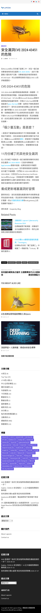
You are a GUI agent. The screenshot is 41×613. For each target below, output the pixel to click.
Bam (20, 610)
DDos (15, 445)
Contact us (5, 537)
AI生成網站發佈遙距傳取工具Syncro (16, 314)
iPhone (5, 453)
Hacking (22, 450)
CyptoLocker (6, 445)
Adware (5, 437)
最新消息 (4, 407)
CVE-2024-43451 (24, 72)
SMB (31, 461)
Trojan (22, 463)
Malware (21, 453)
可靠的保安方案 (17, 200)
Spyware (13, 463)
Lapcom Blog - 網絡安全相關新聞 (24, 608)
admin (6, 58)
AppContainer (6, 165)
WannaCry (18, 466)
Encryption (32, 445)
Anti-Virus (28, 437)
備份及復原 (5, 387)
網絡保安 (3, 46)
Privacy (5, 458)
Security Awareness (8, 461)
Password (30, 453)
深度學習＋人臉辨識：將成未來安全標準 (18, 347)
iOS (30, 450)
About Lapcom (6, 534)
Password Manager (8, 455)
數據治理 (4, 400)
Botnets (30, 440)
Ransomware (15, 458)
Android (19, 437)
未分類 (3, 410)
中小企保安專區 (7, 384)
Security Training (21, 461)
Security (33, 458)
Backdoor (12, 440)
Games (28, 448)
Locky (13, 453)
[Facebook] (32, 1)
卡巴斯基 (4, 394)
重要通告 (4, 424)
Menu (6, 14)
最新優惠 (4, 404)
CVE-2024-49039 (14, 162)
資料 (21, 139)
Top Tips (4, 377)
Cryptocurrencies (23, 442)
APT (4, 440)
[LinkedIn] (36, 1)
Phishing (27, 455)
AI (12, 437)
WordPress (12, 610)
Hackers (13, 450)
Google (5, 450)
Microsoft (11, 262)
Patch (18, 262)
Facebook (19, 448)
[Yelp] (39, 1)
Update (24, 262)
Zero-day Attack (7, 469)
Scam (25, 458)
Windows (27, 466)
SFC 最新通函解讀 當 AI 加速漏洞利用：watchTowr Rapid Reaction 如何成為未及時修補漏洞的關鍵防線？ (20, 505)
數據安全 (4, 397)
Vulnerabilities (33, 262)
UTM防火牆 (5, 380)
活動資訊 (4, 417)
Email (23, 445)
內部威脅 (4, 390)
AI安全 (3, 373)
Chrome (5, 442)
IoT (36, 450)
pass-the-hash (13, 104)
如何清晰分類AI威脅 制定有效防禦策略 (15, 494)
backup (21, 440)
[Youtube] (34, 1)
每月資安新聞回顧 (8, 414)
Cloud (13, 442)
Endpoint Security (8, 448)
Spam (5, 463)
